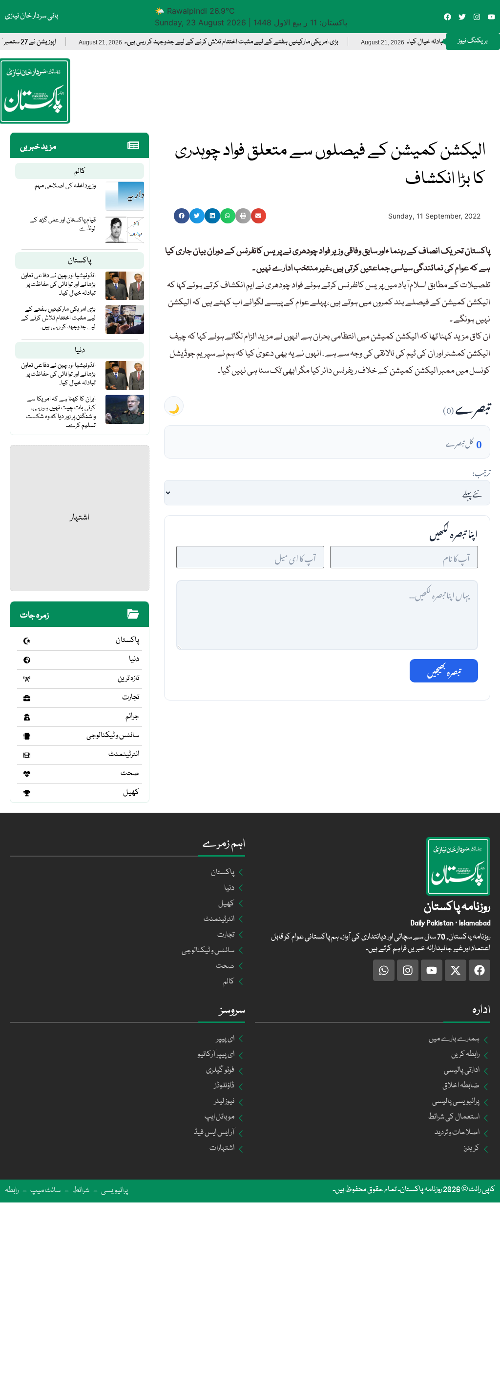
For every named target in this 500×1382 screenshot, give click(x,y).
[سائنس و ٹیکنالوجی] (27, 736)
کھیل (131, 793)
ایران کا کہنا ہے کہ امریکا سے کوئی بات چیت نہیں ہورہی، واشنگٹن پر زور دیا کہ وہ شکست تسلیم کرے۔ (61, 412)
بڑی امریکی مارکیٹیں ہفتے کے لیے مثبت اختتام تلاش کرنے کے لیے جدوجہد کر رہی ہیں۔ (259, 42)
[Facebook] (447, 16)
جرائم (132, 716)
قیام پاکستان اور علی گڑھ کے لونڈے (63, 224)
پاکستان (79, 261)
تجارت (130, 697)
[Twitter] (462, 16)
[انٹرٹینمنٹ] (27, 755)
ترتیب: (481, 471)
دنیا (80, 351)
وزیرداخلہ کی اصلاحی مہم (65, 186)
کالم (79, 172)
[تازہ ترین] (27, 679)
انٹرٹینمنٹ (123, 755)
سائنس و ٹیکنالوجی (112, 735)
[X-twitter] (455, 970)
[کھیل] (27, 793)
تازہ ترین (128, 678)
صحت (130, 774)
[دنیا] (27, 660)
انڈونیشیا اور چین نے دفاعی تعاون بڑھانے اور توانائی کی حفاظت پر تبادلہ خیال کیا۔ (58, 284)
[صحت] (27, 774)
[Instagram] (476, 16)
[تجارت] (27, 698)
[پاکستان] (27, 641)
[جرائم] (27, 717)
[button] (181, 216)
